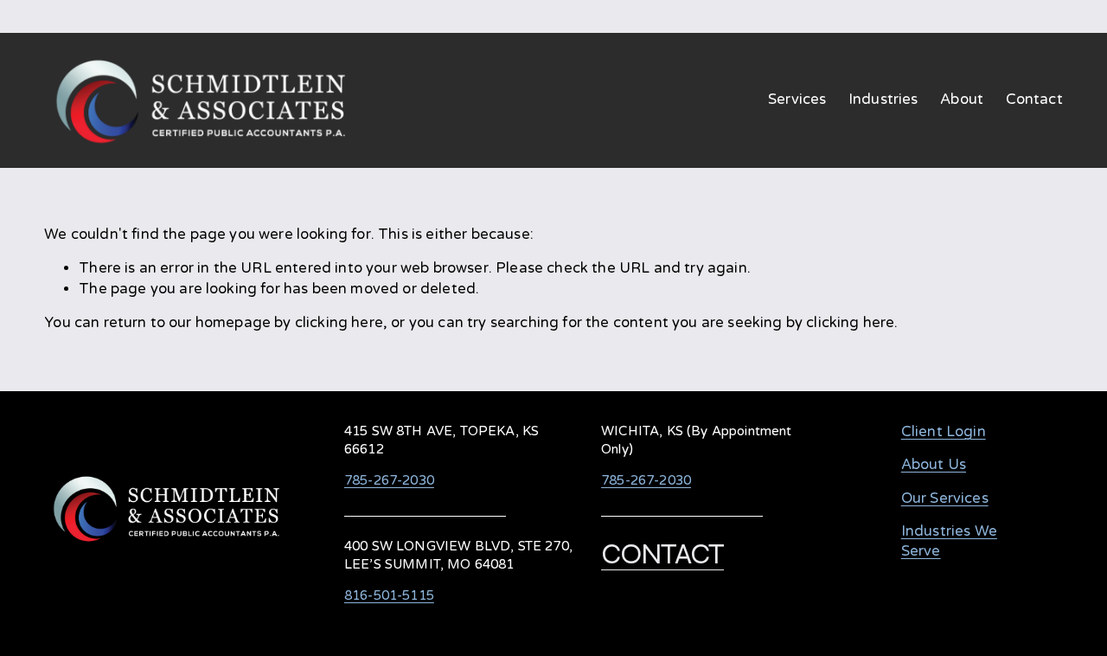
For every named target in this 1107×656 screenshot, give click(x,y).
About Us (933, 464)
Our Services (945, 498)
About (961, 99)
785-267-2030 (389, 480)
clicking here (339, 322)
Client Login (943, 432)
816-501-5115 (389, 595)
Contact (1034, 99)
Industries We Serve (949, 541)
